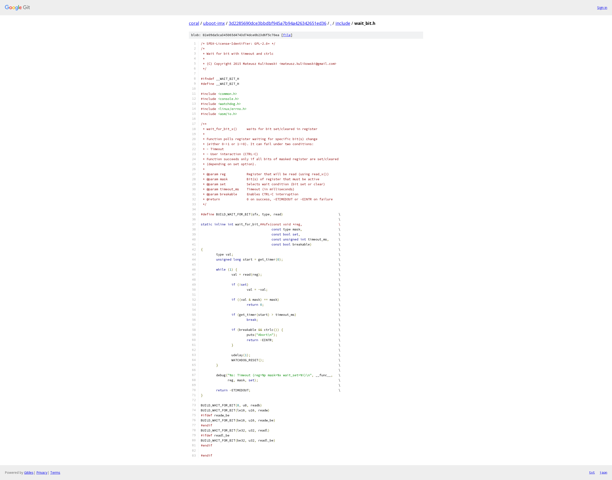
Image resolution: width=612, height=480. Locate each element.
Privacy (41, 472)
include (342, 23)
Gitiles (28, 472)
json (603, 472)
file (287, 35)
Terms (55, 472)
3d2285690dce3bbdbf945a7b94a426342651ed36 (277, 23)
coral (194, 23)
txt (592, 472)
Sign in (602, 7)
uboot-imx (214, 23)
